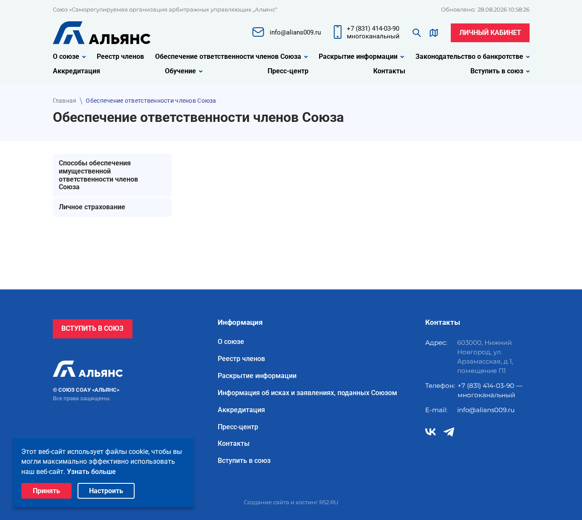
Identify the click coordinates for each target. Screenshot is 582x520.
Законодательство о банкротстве (469, 57)
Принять (46, 491)
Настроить (106, 491)
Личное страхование (92, 207)
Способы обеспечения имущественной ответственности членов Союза (98, 175)
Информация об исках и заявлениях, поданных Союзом (307, 393)
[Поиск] (416, 33)
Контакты (389, 71)
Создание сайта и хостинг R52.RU (291, 502)
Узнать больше (91, 472)
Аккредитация (76, 71)
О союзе (66, 57)
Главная (65, 100)
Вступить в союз (496, 71)
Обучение (180, 71)
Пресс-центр (288, 71)
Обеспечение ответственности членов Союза (228, 57)
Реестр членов (120, 57)
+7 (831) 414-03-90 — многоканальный (490, 390)
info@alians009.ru (486, 410)
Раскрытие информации (358, 57)
